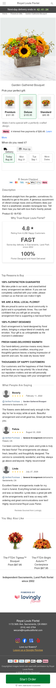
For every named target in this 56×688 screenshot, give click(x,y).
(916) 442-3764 (28, 627)
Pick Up (26, 149)
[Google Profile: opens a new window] (31, 640)
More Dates (47, 158)
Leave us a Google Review (28, 650)
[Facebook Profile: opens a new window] (24, 640)
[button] (49, 681)
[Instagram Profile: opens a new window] (18, 640)
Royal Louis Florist (28, 3)
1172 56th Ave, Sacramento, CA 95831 (28, 624)
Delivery (9, 151)
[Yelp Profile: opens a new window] (38, 640)
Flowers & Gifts (16, 13)
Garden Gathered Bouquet (34, 401)
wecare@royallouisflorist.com (28, 630)
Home (4, 13)
